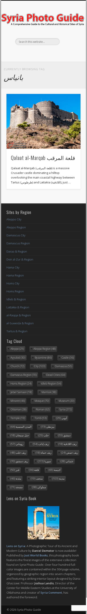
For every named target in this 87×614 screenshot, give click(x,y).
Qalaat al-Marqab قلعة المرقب (43, 157)
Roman (43, 409)
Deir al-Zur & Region (19, 259)
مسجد (16, 487)
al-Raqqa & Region (18, 315)
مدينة (58, 478)
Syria (65, 409)
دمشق (64, 435)
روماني (16, 444)
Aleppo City (13, 219)
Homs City (12, 283)
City (39, 366)
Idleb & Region (16, 299)
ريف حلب (18, 453)
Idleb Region (51, 383)
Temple (17, 418)
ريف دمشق (19, 461)
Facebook (33, 52)
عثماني (66, 461)
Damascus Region (18, 243)
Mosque (42, 401)
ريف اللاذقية (67, 444)
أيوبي (61, 418)
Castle (67, 357)
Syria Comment (51, 593)
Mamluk (48, 392)
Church (17, 366)
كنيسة (55, 470)
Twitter (42, 52)
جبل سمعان (19, 435)
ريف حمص (69, 453)
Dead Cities (55, 375)
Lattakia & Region (17, 307)
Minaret (17, 401)
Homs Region (15, 291)
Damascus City (15, 235)
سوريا (44, 461)
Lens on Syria (15, 546)
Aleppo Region (16, 227)
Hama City (12, 267)
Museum (66, 401)
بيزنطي (47, 427)
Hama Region (15, 275)
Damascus (63, 366)
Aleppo (17, 349)
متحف (37, 478)
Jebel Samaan (21, 392)
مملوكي (39, 487)
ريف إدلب (41, 444)
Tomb (41, 418)
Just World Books (36, 555)
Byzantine (43, 357)
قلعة (34, 470)
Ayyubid (17, 357)
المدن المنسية (20, 427)
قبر (14, 470)
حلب (43, 435)
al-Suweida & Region (20, 323)
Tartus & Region (16, 331)
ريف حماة (44, 453)
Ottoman (18, 409)
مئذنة (15, 478)
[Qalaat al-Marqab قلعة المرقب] (43, 121)
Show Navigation (69, 39)
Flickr (52, 52)
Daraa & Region (16, 251)
